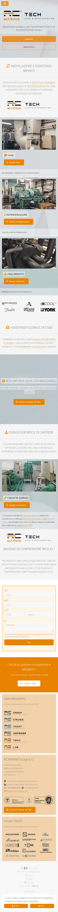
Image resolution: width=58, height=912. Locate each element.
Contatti (30, 875)
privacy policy (37, 634)
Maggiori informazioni (17, 505)
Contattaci (29, 39)
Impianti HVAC (14, 162)
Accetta (16, 906)
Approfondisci (29, 47)
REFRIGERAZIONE (36, 86)
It (23, 868)
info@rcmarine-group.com (17, 791)
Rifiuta (42, 906)
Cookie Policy (33, 901)
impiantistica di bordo (31, 519)
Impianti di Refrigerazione (19, 222)
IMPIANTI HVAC (14, 86)
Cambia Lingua (32, 868)
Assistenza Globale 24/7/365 (29, 402)
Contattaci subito (29, 683)
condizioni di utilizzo (24, 634)
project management (30, 515)
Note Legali (30, 882)
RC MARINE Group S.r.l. (34, 872)
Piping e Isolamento (17, 281)
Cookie (30, 879)
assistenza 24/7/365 (24, 525)
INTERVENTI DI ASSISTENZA (33, 346)
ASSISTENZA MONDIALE (43, 82)
